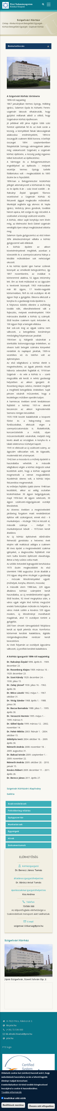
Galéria (10, 793)
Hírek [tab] (11, 838)
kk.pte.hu (11, 1025)
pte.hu (9, 1038)
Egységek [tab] (13, 831)
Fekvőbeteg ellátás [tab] (19, 811)
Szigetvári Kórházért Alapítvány (24, 788)
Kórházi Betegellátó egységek (15, 26)
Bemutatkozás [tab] (16, 46)
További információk (11, 1092)
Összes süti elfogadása (41, 1106)
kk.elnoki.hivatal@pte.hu (19, 1033)
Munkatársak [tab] (15, 824)
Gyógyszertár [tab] (16, 817)
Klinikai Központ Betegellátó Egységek (26, 23)
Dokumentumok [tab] (17, 845)
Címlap (5, 23)
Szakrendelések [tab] (17, 804)
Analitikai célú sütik (15, 1098)
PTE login (7, 1047)
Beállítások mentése (13, 1105)
